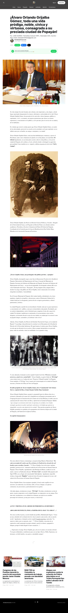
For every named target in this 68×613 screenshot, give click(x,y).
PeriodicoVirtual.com (20, 39)
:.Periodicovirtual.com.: (7, 602)
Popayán (25, 7)
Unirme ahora (53, 51)
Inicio (14, 7)
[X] (35, 602)
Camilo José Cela (41, 519)
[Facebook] (37, 602)
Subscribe (61, 2)
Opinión (45, 7)
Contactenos (52, 7)
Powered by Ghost (61, 602)
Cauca (19, 7)
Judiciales (38, 7)
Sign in (54, 2)
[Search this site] (4, 3)
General (31, 7)
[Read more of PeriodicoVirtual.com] (12, 41)
